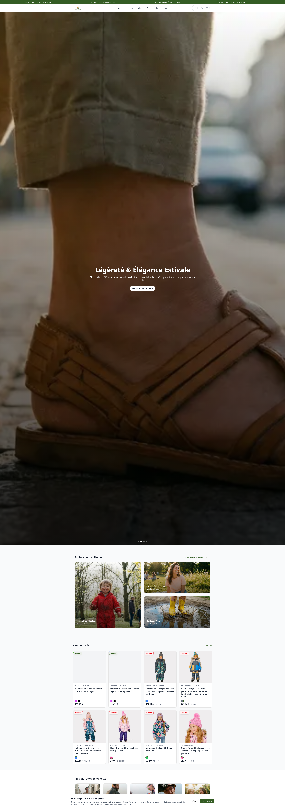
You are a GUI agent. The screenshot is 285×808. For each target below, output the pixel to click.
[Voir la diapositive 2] (141, 541)
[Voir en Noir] (79, 701)
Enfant (147, 8)
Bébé (156, 8)
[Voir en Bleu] (147, 701)
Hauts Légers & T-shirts (157, 586)
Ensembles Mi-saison (86, 621)
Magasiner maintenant (142, 288)
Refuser (194, 801)
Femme (130, 8)
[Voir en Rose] (111, 758)
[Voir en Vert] (147, 758)
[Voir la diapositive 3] (144, 541)
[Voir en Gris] (182, 701)
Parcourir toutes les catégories (197, 558)
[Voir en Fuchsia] (76, 701)
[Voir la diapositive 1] (138, 541)
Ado (139, 8)
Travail (165, 8)
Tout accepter (207, 801)
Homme (120, 8)
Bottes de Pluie (153, 621)
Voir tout (208, 645)
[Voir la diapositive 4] (146, 541)
